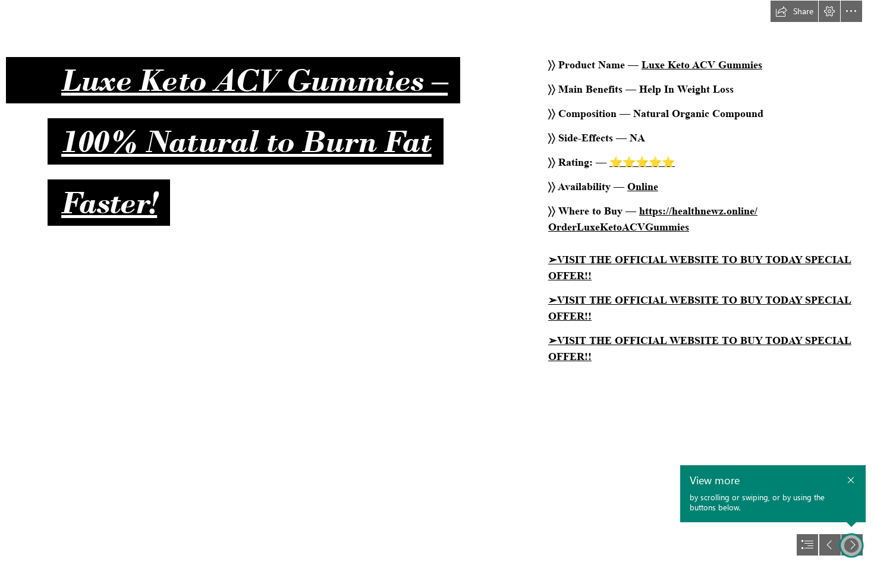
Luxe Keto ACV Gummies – (254, 80)
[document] (437, 284)
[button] (794, 11)
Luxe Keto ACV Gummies (702, 65)
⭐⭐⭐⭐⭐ (642, 162)
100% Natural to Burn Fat (246, 141)
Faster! (109, 202)
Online (642, 187)
